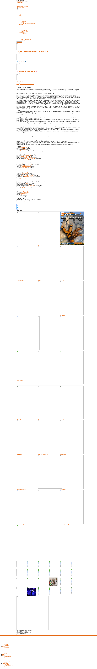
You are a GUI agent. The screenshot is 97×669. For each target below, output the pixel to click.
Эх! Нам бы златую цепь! (29, 154)
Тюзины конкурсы (24, 34)
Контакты (20, 29)
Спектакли (23, 25)
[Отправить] (48, 208)
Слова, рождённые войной (26, 39)
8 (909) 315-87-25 (20, 2)
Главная (20, 14)
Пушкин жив (23, 40)
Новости (22, 16)
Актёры (22, 22)
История (22, 17)
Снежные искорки (23, 160)
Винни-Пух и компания (23, 163)
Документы (6, 645)
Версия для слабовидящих (24, 8)
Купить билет (19, 42)
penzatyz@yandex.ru (20, 1)
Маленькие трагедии (24, 147)
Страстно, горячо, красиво (22, 524)
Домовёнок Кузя (31, 185)
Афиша (3, 654)
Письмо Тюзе (23, 35)
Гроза (22, 148)
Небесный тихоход (26, 192)
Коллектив (21, 20)
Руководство (23, 21)
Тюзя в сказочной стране (25, 169)
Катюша (22, 168)
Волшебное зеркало (28, 157)
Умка (21, 194)
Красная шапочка (27, 155)
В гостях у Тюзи (24, 33)
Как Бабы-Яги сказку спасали (29, 158)
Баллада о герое (24, 167)
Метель (21, 182)
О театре (20, 15)
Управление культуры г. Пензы (22, 6)
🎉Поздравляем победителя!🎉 (27, 71)
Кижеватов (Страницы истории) (44, 350)
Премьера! (20, 81)
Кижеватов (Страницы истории (27, 175)
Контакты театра (24, 30)
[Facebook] (48, 205)
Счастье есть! (41, 181)
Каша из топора (24, 156)
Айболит (27, 183)
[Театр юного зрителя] (21, 5)
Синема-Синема (24, 165)
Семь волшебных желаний (24, 159)
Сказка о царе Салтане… (21, 489)
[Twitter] (48, 207)
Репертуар (21, 24)
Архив (22, 26)
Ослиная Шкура (63, 419)
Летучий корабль (23, 178)
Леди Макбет (24, 187)
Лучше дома (23, 38)
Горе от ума (30, 164)
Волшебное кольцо (24, 193)
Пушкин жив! (28, 177)
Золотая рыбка (62, 315)
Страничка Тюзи (22, 32)
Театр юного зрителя (20, 7)
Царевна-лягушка (35, 186)
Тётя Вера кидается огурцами (25, 151)
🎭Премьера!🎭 (22, 62)
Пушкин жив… (19, 454)
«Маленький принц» (27, 188)
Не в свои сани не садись (28, 176)
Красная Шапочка (24, 201)
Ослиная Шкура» (25, 173)
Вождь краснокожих (63, 245)
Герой (24, 149)
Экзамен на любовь (23, 150)
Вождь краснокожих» (28, 172)
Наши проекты (5, 663)
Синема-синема (63, 454)
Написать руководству (25, 31)
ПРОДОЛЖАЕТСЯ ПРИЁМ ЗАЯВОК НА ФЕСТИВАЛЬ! (33, 52)
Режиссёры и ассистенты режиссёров (28, 23)
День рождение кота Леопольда (29, 191)
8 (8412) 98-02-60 (20, 3)
